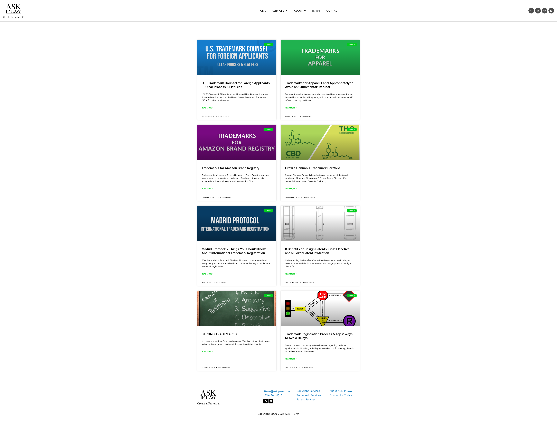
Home (262, 10)
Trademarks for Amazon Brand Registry (230, 168)
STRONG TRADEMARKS (219, 334)
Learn (316, 10)
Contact (332, 10)
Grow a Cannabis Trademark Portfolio (312, 168)
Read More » (208, 108)
